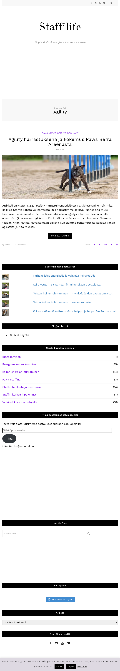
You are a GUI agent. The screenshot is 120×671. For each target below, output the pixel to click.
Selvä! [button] (59, 667)
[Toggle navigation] (9, 3)
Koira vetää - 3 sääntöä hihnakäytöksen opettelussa (67, 284)
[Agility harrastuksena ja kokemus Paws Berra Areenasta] (60, 177)
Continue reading (60, 236)
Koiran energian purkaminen (20, 371)
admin (6, 245)
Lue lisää (82, 666)
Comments (21, 245)
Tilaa (9, 438)
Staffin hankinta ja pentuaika (21, 387)
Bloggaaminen (11, 356)
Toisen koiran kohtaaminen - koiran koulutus (62, 302)
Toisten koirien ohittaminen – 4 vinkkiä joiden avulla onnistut (72, 293)
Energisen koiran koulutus (60, 132)
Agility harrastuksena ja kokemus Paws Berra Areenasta (60, 141)
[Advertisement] (60, 76)
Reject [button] (71, 667)
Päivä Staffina (11, 379)
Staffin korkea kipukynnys (19, 394)
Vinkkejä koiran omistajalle (19, 402)
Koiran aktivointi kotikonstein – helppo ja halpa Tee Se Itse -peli (74, 311)
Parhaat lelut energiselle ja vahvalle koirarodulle (64, 275)
